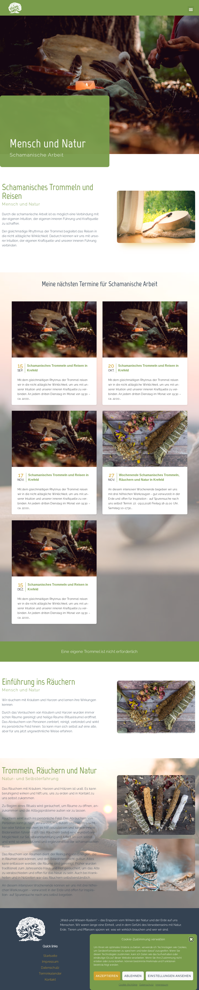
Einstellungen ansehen (169, 976)
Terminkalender (50, 973)
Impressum (161, 984)
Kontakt (50, 979)
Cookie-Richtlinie (128, 984)
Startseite (50, 956)
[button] (191, 939)
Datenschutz (146, 984)
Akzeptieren (107, 976)
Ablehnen (133, 976)
